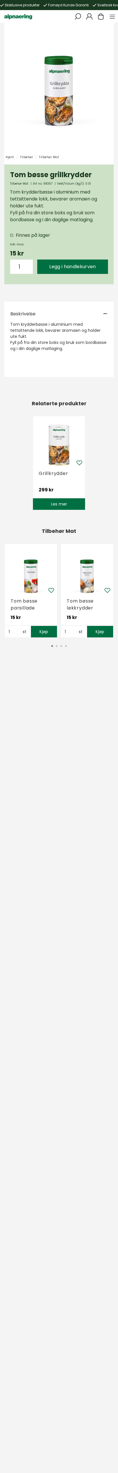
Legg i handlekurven (72, 266)
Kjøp (44, 632)
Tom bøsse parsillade (24, 604)
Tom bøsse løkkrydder (80, 604)
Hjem (10, 157)
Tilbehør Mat (49, 157)
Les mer (59, 504)
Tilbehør (26, 157)
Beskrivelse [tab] (23, 313)
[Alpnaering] (18, 16)
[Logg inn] (89, 16)
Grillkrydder (53, 473)
